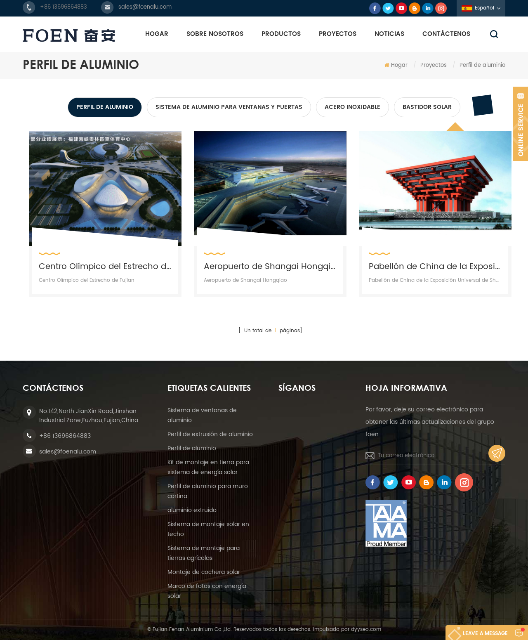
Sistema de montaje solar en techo (208, 529)
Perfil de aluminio (104, 107)
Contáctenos (446, 34)
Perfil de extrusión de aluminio (210, 434)
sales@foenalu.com (145, 7)
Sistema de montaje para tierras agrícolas (203, 553)
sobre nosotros (214, 34)
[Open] (520, 124)
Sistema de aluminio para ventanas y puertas (229, 107)
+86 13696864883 (63, 7)
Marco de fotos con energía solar (206, 591)
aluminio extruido (192, 510)
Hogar (156, 34)
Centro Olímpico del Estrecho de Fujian (105, 266)
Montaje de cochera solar (203, 572)
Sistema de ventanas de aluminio (202, 415)
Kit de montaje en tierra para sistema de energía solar (208, 467)
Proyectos (337, 34)
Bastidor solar (427, 107)
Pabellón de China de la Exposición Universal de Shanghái (435, 266)
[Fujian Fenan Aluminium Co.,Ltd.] (69, 35)
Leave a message (485, 634)
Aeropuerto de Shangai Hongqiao (270, 266)
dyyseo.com (366, 629)
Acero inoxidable (352, 107)
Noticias (389, 34)
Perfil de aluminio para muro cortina (207, 491)
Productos (281, 34)
